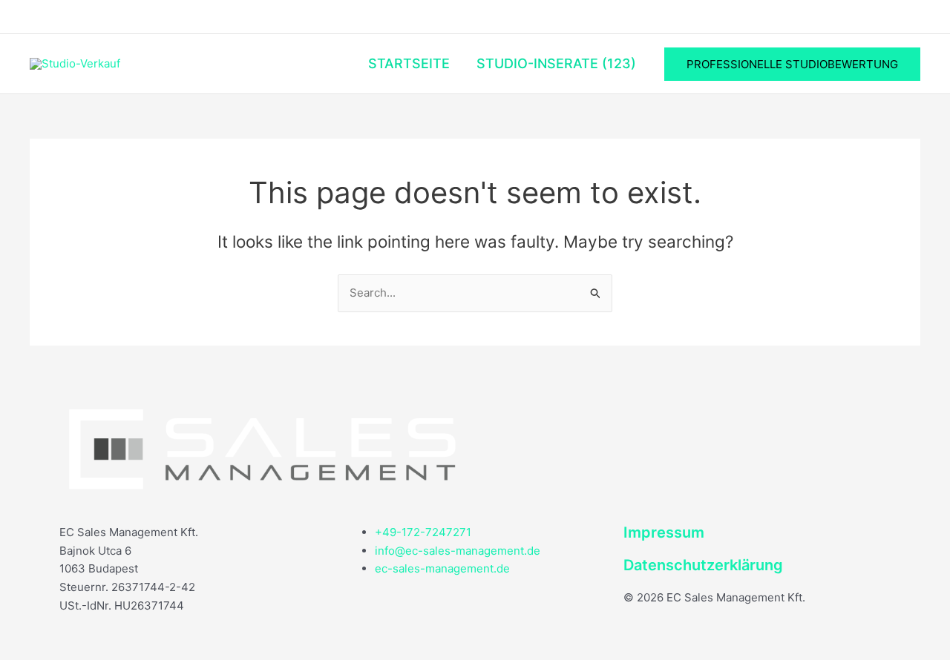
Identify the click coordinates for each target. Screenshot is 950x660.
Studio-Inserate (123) (556, 63)
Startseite (409, 63)
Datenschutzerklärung (703, 565)
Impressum (663, 532)
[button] (792, 64)
